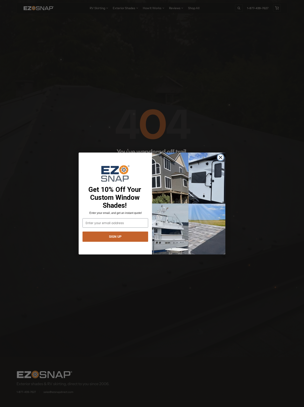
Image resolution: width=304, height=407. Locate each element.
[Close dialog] (220, 157)
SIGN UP (115, 236)
